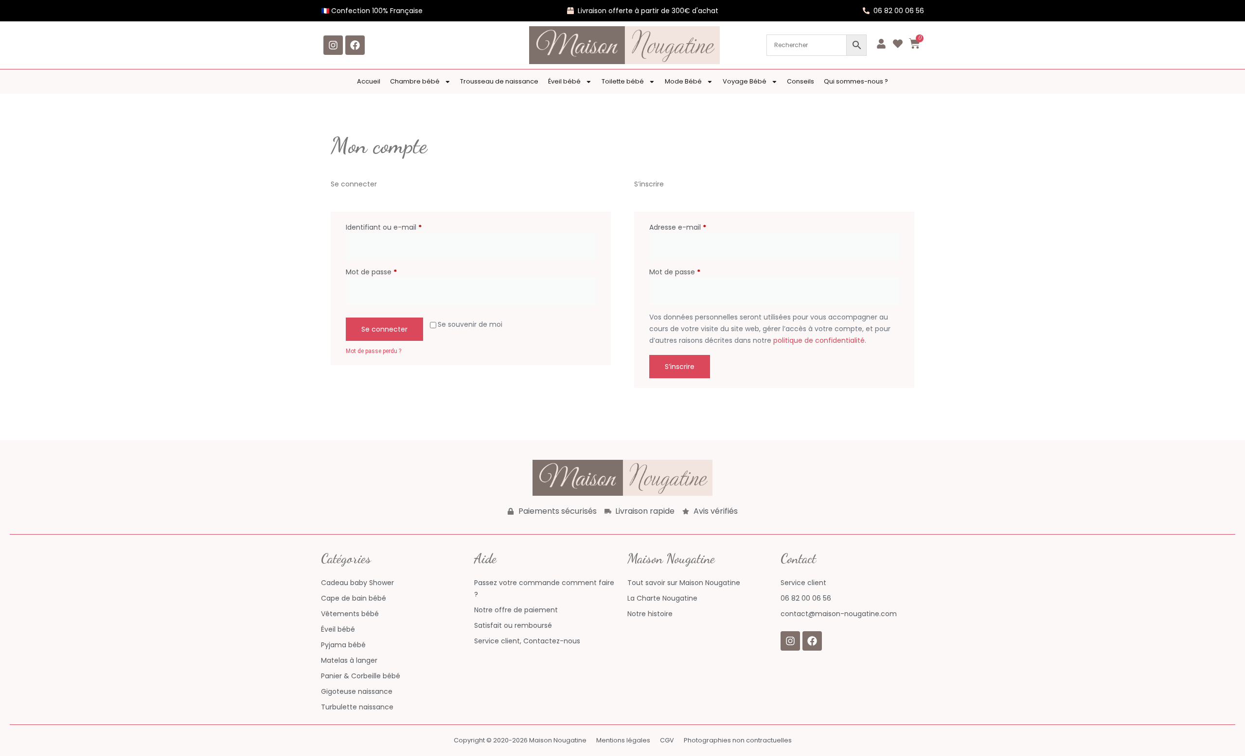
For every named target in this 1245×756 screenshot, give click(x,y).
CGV (667, 740)
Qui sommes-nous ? (856, 81)
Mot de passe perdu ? (373, 351)
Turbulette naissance (357, 707)
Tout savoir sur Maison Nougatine (683, 583)
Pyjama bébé (343, 645)
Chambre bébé (415, 81)
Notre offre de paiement (516, 610)
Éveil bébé (564, 81)
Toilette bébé (623, 81)
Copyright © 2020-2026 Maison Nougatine (520, 740)
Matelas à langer (349, 660)
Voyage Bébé (744, 81)
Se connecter (384, 329)
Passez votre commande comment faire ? (544, 588)
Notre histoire (650, 614)
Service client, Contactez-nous (527, 641)
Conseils (800, 81)
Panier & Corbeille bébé (360, 676)
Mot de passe (390, 271)
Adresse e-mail (696, 226)
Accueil (368, 81)
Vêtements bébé (350, 614)
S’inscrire (679, 366)
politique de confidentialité (819, 340)
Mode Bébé (683, 81)
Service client (803, 583)
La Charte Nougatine (662, 598)
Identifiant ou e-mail (402, 226)
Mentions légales (623, 740)
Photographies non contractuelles (738, 740)
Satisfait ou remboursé (513, 625)
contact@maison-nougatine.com (839, 614)
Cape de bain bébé (353, 598)
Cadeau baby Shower (357, 583)
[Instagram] (333, 45)
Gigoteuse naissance (356, 691)
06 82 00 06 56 (806, 598)
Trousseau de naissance (499, 81)
